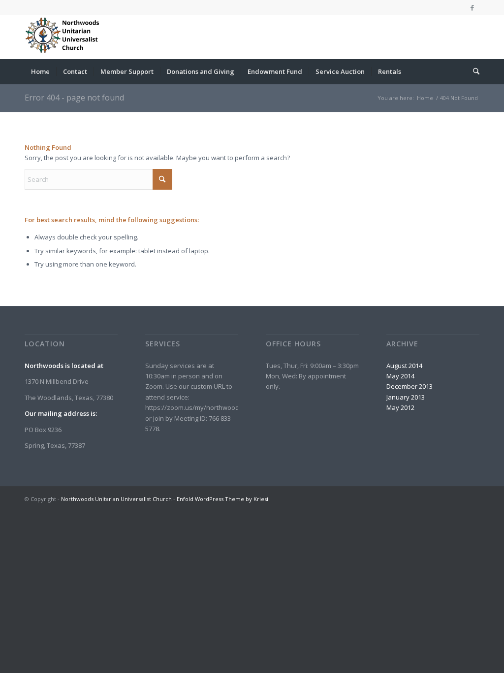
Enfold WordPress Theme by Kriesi (222, 499)
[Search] (473, 71)
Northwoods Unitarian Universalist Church (116, 499)
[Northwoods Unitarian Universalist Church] (64, 37)
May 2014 (400, 375)
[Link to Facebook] (472, 7)
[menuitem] (40, 71)
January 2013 (405, 397)
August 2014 (404, 365)
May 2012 (400, 407)
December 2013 (409, 386)
